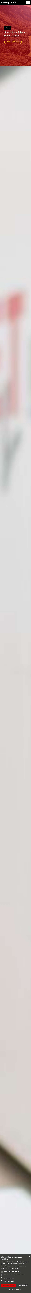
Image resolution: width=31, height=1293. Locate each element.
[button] (15, 1290)
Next (29, 649)
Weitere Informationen (13, 1268)
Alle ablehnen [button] (23, 1285)
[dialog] (15, 1273)
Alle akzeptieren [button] (8, 1285)
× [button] (29, 1256)
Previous (1, 649)
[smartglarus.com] (9, 2)
